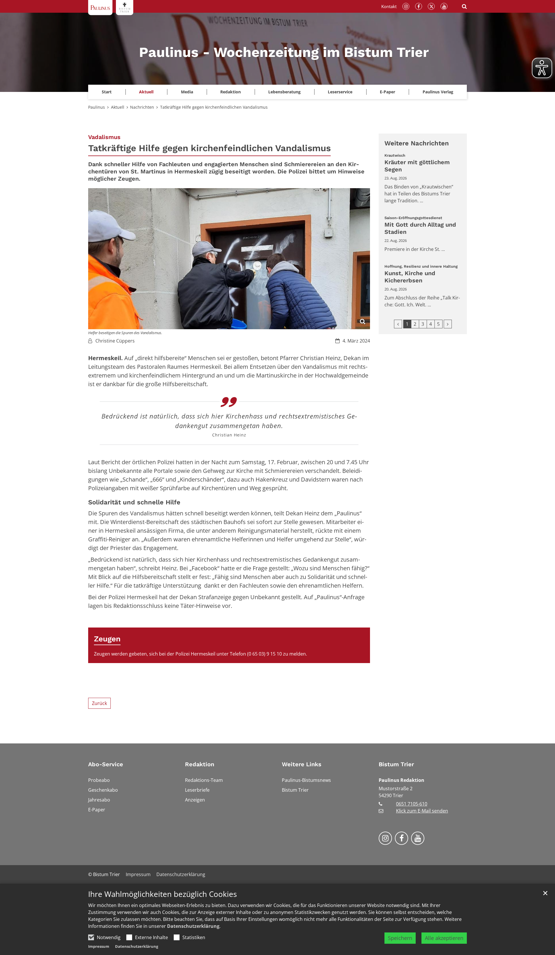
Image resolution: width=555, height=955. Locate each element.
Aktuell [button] (146, 92)
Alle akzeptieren (444, 937)
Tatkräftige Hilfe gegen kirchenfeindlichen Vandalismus (214, 107)
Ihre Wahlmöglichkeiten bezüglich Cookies (162, 894)
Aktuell (117, 107)
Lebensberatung (284, 92)
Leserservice (340, 92)
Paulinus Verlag (438, 92)
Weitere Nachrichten (416, 143)
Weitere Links (301, 764)
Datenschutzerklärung (193, 926)
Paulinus (96, 107)
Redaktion (199, 764)
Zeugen (107, 638)
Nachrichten (142, 107)
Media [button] (187, 92)
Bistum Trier (396, 764)
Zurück (99, 703)
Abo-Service (105, 764)
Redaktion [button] (230, 92)
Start (107, 92)
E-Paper (387, 92)
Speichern (400, 937)
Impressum (98, 946)
